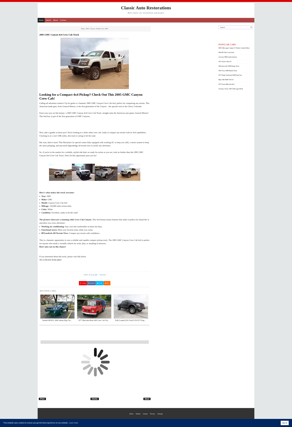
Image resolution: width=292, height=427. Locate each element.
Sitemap (160, 414)
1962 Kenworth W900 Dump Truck (228, 66)
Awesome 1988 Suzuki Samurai (227, 57)
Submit (48, 20)
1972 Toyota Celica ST (224, 61)
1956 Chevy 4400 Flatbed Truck (227, 70)
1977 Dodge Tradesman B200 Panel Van (230, 75)
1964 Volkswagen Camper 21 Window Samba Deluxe (234, 48)
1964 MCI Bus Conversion (226, 52)
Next (147, 399)
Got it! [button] (284, 423)
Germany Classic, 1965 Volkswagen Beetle (230, 89)
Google (83, 283)
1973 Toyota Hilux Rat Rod (226, 84)
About (55, 20)
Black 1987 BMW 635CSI (225, 79)
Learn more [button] (73, 423)
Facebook (92, 283)
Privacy (152, 414)
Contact (63, 20)
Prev (42, 399)
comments (102, 275)
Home (41, 20)
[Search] (251, 28)
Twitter (100, 283)
